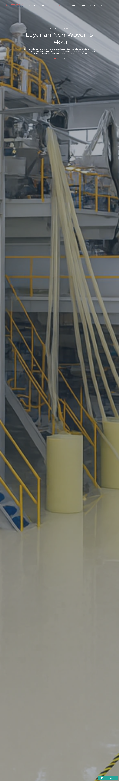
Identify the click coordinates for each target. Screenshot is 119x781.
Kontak (103, 5)
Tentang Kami (46, 5)
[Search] (112, 6)
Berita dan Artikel (88, 5)
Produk (73, 5)
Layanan (61, 5)
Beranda (31, 5)
